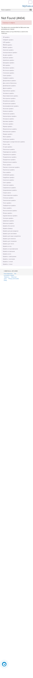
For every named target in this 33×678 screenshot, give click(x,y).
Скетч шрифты (7, 182)
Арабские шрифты (8, 57)
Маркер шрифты (7, 126)
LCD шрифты (6, 42)
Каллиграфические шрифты (11, 106)
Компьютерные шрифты (9, 116)
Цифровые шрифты (8, 221)
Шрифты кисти (7, 254)
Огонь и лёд (6, 144)
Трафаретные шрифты (9, 205)
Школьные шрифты (8, 223)
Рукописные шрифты (9, 170)
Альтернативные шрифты (10, 52)
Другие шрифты (7, 88)
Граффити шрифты (8, 78)
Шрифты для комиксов (9, 238)
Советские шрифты (8, 185)
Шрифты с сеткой (8, 261)
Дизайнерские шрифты (9, 85)
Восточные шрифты (8, 70)
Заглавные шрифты (8, 93)
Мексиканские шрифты (9, 131)
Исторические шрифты (9, 103)
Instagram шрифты (8, 40)
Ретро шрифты (7, 164)
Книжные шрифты (8, 111)
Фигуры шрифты (7, 213)
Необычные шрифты (8, 139)
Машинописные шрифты (10, 129)
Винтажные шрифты (8, 68)
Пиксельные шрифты (9, 149)
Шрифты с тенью (7, 264)
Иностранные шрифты (9, 98)
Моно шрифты (7, 136)
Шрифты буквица (8, 228)
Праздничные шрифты (9, 159)
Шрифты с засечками (9, 259)
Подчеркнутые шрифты (9, 154)
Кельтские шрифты (8, 108)
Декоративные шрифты (9, 80)
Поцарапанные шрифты (9, 157)
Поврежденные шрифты (9, 152)
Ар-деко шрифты (7, 55)
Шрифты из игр (7, 246)
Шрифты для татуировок (10, 241)
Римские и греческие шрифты (11, 167)
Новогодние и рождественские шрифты (14, 142)
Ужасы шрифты (7, 208)
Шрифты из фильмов (9, 251)
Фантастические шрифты (10, 210)
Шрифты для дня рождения (10, 231)
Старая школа (7, 193)
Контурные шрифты (8, 119)
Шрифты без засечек (9, 226)
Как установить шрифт (10, 274)
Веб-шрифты (6, 65)
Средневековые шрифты (10, 190)
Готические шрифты (8, 73)
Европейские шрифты (9, 91)
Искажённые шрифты (9, 101)
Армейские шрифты (8, 60)
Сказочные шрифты (8, 180)
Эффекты (6, 277)
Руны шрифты (7, 172)
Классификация (8, 273)
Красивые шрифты (8, 121)
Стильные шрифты (8, 198)
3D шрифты (6, 37)
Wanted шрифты (7, 45)
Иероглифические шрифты (10, 96)
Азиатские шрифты (8, 50)
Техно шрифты (7, 203)
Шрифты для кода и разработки (12, 236)
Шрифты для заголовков (9, 233)
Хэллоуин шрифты (8, 218)
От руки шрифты (7, 147)
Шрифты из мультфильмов (10, 249)
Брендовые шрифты (8, 62)
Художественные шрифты (10, 215)
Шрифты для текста (8, 243)
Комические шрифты (9, 113)
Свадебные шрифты (8, 177)
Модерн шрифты (7, 134)
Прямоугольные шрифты (10, 162)
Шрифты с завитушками (9, 256)
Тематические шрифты (9, 200)
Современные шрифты (9, 187)
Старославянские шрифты (10, 195)
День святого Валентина (9, 83)
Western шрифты (7, 47)
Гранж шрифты (7, 75)
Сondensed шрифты (8, 175)
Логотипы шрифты (8, 124)
